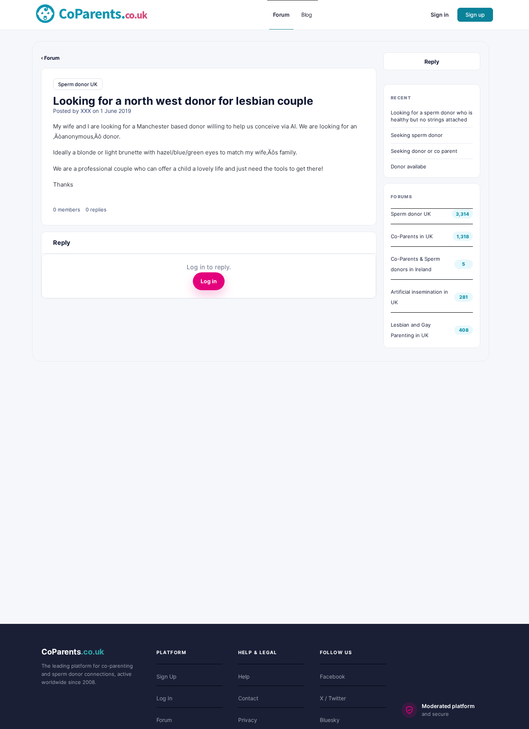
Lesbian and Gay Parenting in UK (411, 330)
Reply (431, 61)
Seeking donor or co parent (424, 151)
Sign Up (166, 676)
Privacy (247, 720)
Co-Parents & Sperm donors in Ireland (415, 264)
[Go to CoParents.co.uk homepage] (92, 14)
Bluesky (330, 720)
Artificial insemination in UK (419, 297)
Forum (164, 720)
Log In (164, 698)
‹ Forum (50, 58)
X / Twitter (333, 698)
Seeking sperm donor (417, 135)
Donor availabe (408, 166)
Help (244, 676)
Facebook (332, 676)
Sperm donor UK (78, 84)
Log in (209, 281)
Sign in (440, 14)
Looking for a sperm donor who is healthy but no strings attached (431, 116)
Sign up (475, 14)
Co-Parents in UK (412, 236)
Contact (248, 698)
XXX (86, 110)
